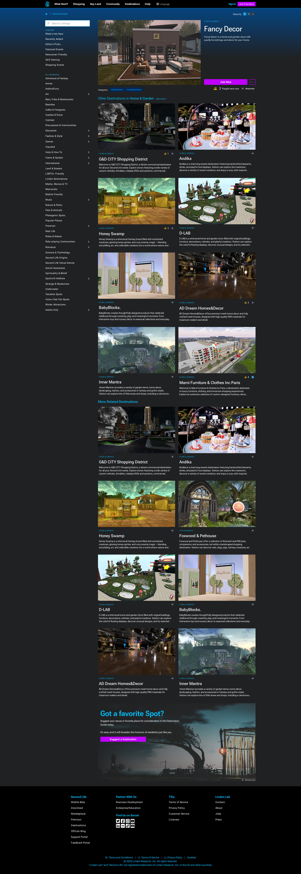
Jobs (218, 813)
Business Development (129, 802)
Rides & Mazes (53, 236)
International (52, 163)
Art (47, 94)
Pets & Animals (53, 210)
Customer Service (179, 813)
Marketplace (78, 813)
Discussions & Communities (60, 125)
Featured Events (54, 49)
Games (49, 141)
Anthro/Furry (52, 88)
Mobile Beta (78, 802)
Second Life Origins (56, 257)
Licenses (174, 819)
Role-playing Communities (60, 241)
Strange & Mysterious (57, 283)
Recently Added (54, 39)
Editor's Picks (53, 44)
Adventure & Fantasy (56, 78)
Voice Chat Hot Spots (57, 299)
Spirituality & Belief (56, 273)
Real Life (50, 231)
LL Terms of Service (148, 857)
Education (51, 130)
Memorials (51, 189)
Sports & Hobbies (55, 278)
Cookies (191, 857)
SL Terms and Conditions (119, 857)
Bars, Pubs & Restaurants (59, 99)
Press (218, 819)
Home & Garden (60, 14)
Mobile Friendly (54, 194)
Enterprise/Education (128, 807)
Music (48, 199)
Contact (220, 802)
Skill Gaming (52, 59)
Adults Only (51, 309)
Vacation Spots (53, 294)
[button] (61, 4)
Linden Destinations (56, 178)
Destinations (78, 825)
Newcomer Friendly (56, 54)
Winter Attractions (55, 304)
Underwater (51, 289)
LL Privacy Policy (173, 857)
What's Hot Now (54, 33)
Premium (50, 225)
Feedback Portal (80, 842)
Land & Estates (53, 168)
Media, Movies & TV (56, 184)
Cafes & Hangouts (55, 109)
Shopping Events (54, 64)
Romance (50, 247)
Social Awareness (55, 268)
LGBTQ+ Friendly (54, 173)
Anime (49, 83)
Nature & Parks (53, 205)
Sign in (232, 4)
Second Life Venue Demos (59, 262)
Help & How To (53, 152)
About (218, 807)
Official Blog (78, 831)
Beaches (50, 104)
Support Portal (79, 836)
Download (77, 807)
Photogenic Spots (55, 215)
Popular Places (53, 220)
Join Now (225, 82)
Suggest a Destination (123, 739)
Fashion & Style (54, 136)
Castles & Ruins (54, 114)
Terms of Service (178, 802)
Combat (49, 120)
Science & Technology (57, 252)
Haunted (50, 146)
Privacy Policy (177, 807)
